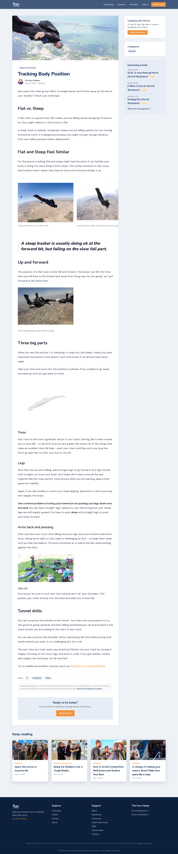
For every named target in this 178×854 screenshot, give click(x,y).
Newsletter (97, 814)
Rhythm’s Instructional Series (88, 666)
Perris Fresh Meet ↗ (140, 814)
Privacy (96, 851)
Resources (96, 818)
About (145, 4)
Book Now (159, 4)
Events (121, 4)
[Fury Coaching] (16, 4)
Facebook (37, 678)
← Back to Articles (27, 67)
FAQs (94, 826)
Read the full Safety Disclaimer (89, 689)
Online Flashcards (100, 822)
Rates (94, 810)
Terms (102, 851)
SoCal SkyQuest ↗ (140, 810)
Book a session (137, 32)
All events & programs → (140, 108)
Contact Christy (19, 818)
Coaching (108, 4)
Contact (95, 834)
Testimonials (97, 830)
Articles (134, 4)
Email (48, 678)
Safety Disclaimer (145, 843)
